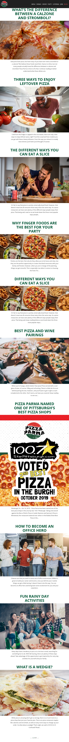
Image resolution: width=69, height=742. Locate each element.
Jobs (61, 4)
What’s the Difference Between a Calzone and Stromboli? (34, 14)
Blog (66, 4)
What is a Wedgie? (34, 667)
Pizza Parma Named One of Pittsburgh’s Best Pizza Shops (34, 408)
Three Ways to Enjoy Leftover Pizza (34, 81)
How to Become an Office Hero (34, 528)
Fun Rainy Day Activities (34, 598)
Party (50, 4)
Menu (33, 4)
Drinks (38, 4)
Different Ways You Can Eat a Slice (34, 281)
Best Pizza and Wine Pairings (34, 333)
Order (44, 4)
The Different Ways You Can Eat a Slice (34, 152)
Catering (56, 4)
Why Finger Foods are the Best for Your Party (34, 227)
